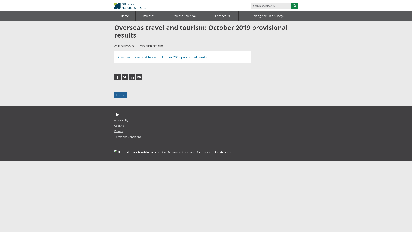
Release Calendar (184, 16)
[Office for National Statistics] (174, 6)
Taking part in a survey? (268, 16)
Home (125, 16)
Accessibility (121, 120)
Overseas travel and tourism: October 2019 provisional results (162, 57)
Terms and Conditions (127, 137)
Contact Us (222, 16)
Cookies (119, 125)
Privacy (118, 131)
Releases (148, 16)
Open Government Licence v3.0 (179, 152)
